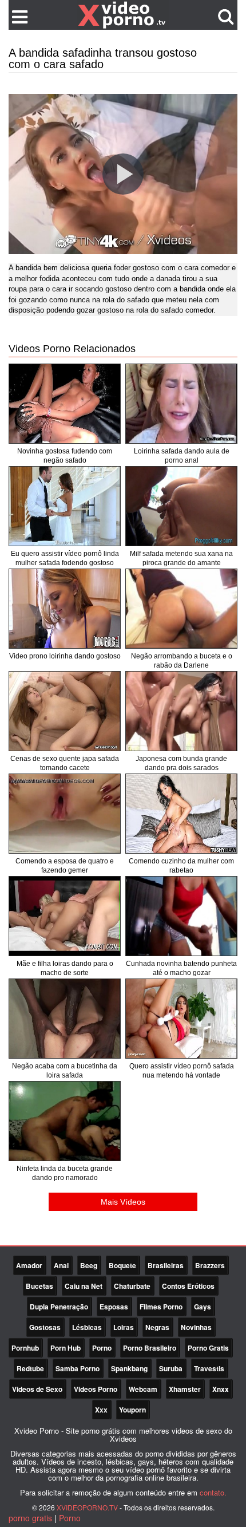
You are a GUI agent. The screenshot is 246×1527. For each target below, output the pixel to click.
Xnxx (220, 1389)
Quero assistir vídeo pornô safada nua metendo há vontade (181, 1070)
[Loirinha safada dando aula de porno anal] (181, 403)
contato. (213, 1492)
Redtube (30, 1368)
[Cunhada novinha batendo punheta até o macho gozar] (181, 916)
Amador (29, 1265)
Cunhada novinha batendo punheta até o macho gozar (181, 968)
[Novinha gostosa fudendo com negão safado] (64, 403)
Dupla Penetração (59, 1306)
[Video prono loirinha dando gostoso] (64, 608)
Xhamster (185, 1389)
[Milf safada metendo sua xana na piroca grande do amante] (181, 506)
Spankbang (129, 1368)
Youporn (132, 1409)
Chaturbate (132, 1286)
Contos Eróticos (188, 1286)
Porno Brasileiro (149, 1348)
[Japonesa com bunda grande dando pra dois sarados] (181, 711)
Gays (202, 1306)
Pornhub (25, 1348)
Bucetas (39, 1286)
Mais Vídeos (123, 1201)
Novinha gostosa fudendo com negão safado (64, 455)
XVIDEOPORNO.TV (87, 1507)
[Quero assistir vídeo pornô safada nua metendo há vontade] (181, 1018)
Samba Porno (77, 1368)
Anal (61, 1265)
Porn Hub (65, 1348)
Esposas (114, 1306)
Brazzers (210, 1265)
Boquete (122, 1265)
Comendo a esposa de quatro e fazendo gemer (64, 865)
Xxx (101, 1409)
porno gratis (30, 1518)
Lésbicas (87, 1327)
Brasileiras (166, 1265)
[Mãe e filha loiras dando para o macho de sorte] (64, 916)
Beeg (88, 1265)
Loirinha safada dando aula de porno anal (181, 455)
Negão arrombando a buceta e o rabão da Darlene (181, 660)
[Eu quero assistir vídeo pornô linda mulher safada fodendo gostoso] (64, 506)
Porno (102, 1348)
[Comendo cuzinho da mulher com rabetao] (181, 813)
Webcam (143, 1389)
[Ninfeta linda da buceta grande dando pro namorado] (64, 1121)
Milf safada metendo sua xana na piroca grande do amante (181, 558)
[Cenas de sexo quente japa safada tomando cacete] (64, 711)
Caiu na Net (83, 1286)
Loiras (123, 1327)
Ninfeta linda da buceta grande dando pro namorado (65, 1173)
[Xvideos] (123, 14)
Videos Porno (95, 1389)
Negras (157, 1327)
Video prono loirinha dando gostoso (65, 656)
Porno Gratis (208, 1348)
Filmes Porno (161, 1306)
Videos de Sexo (37, 1389)
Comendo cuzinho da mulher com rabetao (181, 865)
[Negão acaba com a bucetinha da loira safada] (64, 1018)
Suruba (170, 1368)
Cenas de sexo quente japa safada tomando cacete (64, 763)
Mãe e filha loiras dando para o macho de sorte (65, 968)
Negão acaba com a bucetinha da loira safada (64, 1070)
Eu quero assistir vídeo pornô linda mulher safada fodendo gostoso (65, 558)
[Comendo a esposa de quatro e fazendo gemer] (64, 813)
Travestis (209, 1368)
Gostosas (45, 1327)
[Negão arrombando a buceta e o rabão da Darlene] (181, 608)
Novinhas (196, 1327)
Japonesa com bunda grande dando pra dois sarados (181, 763)
